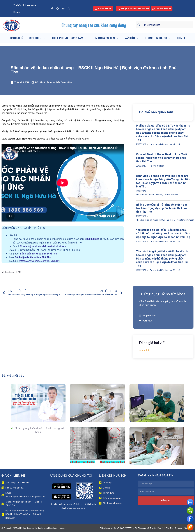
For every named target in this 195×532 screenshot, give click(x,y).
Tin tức (17, 5)
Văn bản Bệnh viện (173, 144)
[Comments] (68, 8)
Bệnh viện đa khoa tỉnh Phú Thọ (38, 253)
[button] (33, 410)
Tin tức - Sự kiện (156, 144)
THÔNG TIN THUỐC (156, 38)
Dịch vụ (17, 12)
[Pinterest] (57, 8)
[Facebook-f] (52, 8)
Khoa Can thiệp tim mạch (147, 220)
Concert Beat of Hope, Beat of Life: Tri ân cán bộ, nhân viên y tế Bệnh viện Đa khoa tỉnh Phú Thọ (162, 158)
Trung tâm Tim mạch (185, 220)
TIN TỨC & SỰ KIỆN (104, 38)
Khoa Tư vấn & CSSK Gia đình (149, 195)
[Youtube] (63, 8)
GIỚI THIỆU (35, 38)
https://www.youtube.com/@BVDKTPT (39, 261)
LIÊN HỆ (181, 38)
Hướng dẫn (30, 5)
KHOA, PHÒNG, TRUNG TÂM (67, 38)
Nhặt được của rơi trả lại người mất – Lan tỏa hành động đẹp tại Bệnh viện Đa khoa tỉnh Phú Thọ (162, 208)
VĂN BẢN (130, 38)
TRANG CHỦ (16, 38)
